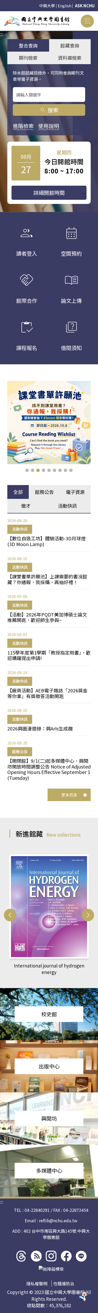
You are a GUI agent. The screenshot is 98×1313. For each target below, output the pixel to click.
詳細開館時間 (49, 192)
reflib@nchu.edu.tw (58, 1220)
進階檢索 (23, 126)
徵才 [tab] (26, 505)
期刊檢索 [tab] (28, 57)
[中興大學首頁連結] (37, 21)
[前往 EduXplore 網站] (83, 1298)
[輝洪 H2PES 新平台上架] (49, 422)
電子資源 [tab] (75, 491)
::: (1, 14)
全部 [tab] (18, 491)
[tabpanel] (49, 649)
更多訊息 (69, 794)
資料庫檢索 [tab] (70, 57)
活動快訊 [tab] (67, 505)
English (64, 5)
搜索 (49, 110)
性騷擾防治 (63, 1283)
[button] (27, 470)
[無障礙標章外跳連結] (51, 1269)
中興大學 (47, 5)
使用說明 (48, 126)
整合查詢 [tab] (28, 45)
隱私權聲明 (36, 1283)
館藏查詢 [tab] (69, 45)
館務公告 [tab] (44, 491)
